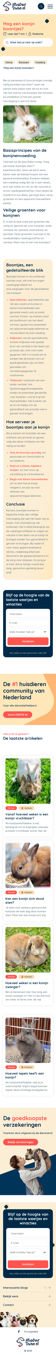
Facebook (19, 1332)
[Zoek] (39, 6)
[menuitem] (39, 6)
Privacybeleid (31, 1331)
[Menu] (48, 6)
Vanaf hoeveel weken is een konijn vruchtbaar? (26, 816)
